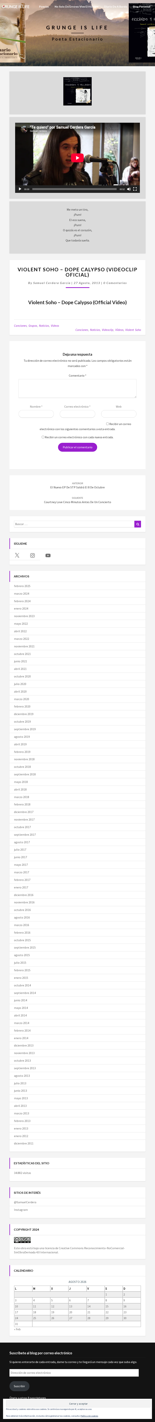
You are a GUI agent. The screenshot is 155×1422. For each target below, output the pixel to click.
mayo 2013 (21, 1098)
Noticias (44, 325)
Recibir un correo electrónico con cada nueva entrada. (79, 437)
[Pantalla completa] (135, 189)
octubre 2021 (22, 654)
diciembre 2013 (23, 1045)
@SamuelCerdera (25, 1202)
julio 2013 (20, 1083)
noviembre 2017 (24, 819)
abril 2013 (20, 1106)
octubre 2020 (22, 676)
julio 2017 (20, 849)
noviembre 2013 (24, 1053)
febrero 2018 (22, 804)
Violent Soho (133, 330)
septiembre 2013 (25, 1068)
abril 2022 (20, 631)
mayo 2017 (21, 865)
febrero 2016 (22, 932)
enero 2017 (21, 887)
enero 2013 (21, 1128)
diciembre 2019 (23, 714)
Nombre (36, 406)
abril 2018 (20, 789)
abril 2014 (20, 1015)
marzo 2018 (21, 797)
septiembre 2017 (25, 834)
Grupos (33, 325)
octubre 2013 (22, 1060)
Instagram (21, 1210)
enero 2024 (21, 608)
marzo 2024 (21, 593)
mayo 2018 (21, 782)
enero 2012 (21, 1136)
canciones (81, 330)
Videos (55, 325)
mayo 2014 (21, 1008)
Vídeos (119, 330)
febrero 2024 (22, 601)
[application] (77, 158)
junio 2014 (20, 1000)
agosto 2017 (22, 842)
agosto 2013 (22, 1076)
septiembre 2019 (25, 729)
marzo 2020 (21, 699)
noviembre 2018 (24, 759)
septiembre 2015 (25, 947)
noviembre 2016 (24, 902)
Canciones (20, 325)
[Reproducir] (20, 189)
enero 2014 (21, 1038)
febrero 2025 (22, 586)
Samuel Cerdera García (52, 283)
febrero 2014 (22, 1030)
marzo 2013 (21, 1113)
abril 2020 (20, 691)
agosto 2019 (22, 737)
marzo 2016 (21, 925)
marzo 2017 (21, 872)
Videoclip (107, 330)
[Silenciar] (129, 189)
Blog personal (141, 6)
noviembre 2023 (24, 616)
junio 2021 (20, 661)
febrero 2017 (22, 880)
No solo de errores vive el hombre (76, 6)
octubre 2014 (22, 985)
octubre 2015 (22, 940)
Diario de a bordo (115, 6)
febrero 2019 (22, 752)
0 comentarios (115, 283)
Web (119, 406)
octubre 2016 (22, 910)
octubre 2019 (22, 721)
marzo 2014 (21, 1023)
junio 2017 (20, 857)
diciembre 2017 (23, 812)
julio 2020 (20, 684)
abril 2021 (20, 669)
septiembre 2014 (25, 993)
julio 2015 (20, 962)
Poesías (44, 6)
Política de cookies (89, 1415)
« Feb (17, 1329)
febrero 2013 (22, 1121)
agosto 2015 (22, 955)
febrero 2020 (22, 706)
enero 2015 (21, 978)
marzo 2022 (21, 639)
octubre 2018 (22, 767)
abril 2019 (20, 744)
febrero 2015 (22, 970)
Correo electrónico (77, 406)
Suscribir (19, 1386)
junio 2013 (20, 1090)
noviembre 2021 (24, 646)
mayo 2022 (21, 623)
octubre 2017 (22, 827)
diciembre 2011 (23, 1143)
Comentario (77, 375)
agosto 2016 (22, 917)
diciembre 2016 (23, 895)
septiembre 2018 (25, 774)
